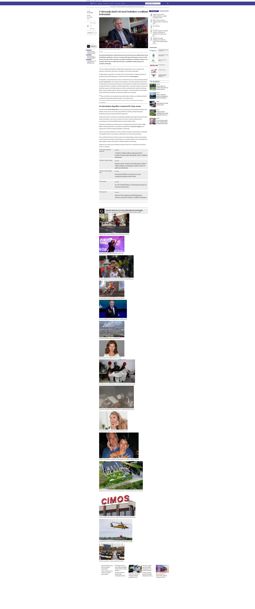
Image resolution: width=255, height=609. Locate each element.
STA (92, 12)
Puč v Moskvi (156, 26)
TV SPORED (88, 0)
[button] (87, 3)
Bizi (92, 0)
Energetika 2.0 (114, 6)
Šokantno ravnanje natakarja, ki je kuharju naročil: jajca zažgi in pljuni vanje (160, 41)
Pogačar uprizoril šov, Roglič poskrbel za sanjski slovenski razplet (160, 16)
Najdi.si (95, 0)
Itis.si (98, 0)
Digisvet (112, 3)
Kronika (123, 3)
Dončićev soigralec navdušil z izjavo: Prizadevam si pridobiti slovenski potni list (160, 33)
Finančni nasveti (141, 6)
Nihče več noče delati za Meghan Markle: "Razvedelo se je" (160, 22)
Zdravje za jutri (134, 6)
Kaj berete (154, 11)
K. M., (88, 12)
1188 (101, 0)
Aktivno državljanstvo (122, 6)
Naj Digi (128, 6)
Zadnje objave (164, 11)
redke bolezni (90, 32)
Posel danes (117, 3)
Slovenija (100, 3)
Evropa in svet (106, 3)
